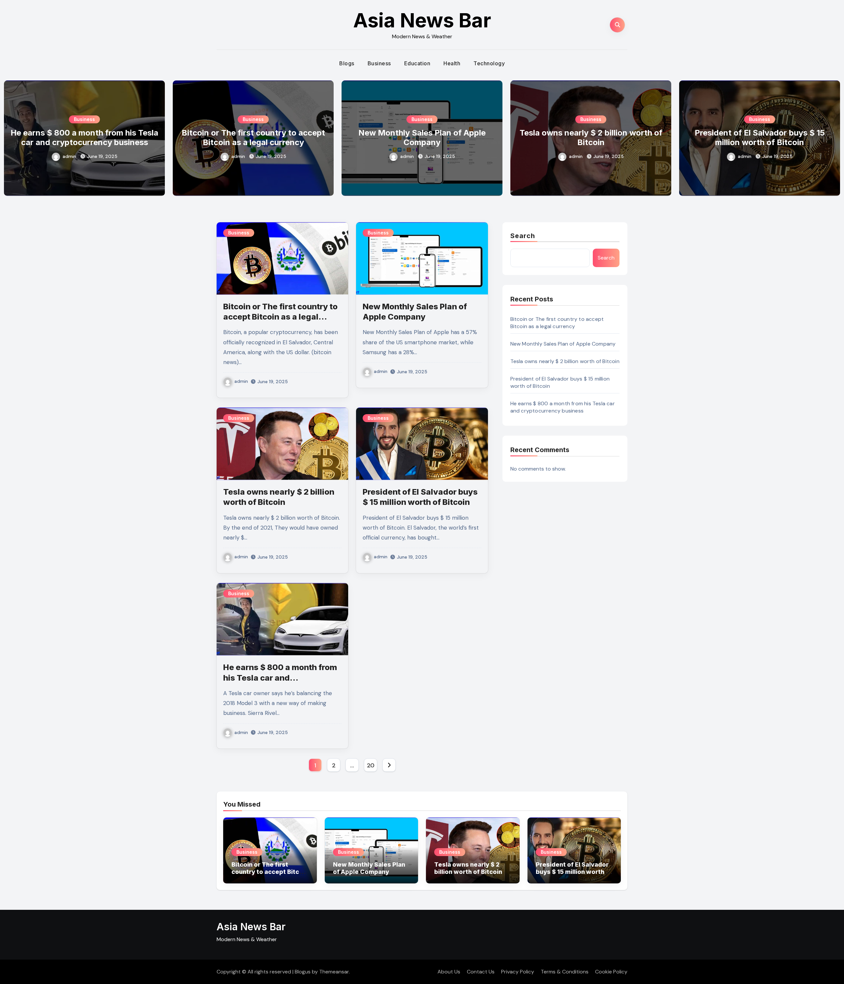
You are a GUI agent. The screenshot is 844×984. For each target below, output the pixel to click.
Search (522, 236)
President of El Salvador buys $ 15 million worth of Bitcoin (760, 137)
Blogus (303, 971)
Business (379, 63)
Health (451, 63)
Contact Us (481, 971)
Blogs (346, 63)
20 (371, 765)
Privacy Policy (517, 971)
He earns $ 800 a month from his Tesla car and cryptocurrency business (84, 137)
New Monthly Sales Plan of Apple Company (422, 137)
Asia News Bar (422, 20)
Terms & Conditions (564, 971)
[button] (831, 136)
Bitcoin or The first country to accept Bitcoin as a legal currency (253, 137)
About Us (448, 971)
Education (417, 63)
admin (69, 156)
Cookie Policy (611, 971)
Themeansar (334, 971)
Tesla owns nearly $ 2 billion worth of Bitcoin (591, 137)
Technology (489, 63)
